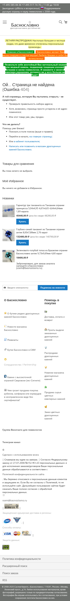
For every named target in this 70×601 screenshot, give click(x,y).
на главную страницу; (40, 136)
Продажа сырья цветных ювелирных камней (54, 395)
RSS (4, 580)
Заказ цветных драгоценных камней (52, 415)
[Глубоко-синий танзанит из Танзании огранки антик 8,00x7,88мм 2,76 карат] (8, 235)
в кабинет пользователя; (27, 141)
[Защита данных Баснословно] (35, 547)
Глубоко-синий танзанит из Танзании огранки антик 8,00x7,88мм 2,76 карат (40, 231)
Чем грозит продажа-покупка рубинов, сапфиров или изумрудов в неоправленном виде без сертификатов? (22, 395)
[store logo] (25, 26)
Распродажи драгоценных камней (51, 356)
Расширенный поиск (14, 566)
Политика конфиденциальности (21, 559)
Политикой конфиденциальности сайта (23, 474)
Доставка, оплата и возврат (54, 318)
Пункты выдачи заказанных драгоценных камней (54, 334)
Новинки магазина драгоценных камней (54, 376)
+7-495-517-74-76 (31, 4)
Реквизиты (12, 339)
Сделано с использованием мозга (20, 454)
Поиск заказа (10, 573)
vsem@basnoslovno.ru (14, 500)
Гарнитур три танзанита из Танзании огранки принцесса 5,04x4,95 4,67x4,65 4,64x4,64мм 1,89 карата (40, 208)
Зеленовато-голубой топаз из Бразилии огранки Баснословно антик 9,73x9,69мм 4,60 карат (41, 252)
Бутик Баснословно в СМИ (21, 349)
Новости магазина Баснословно (15, 328)
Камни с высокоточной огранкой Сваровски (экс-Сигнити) (22, 379)
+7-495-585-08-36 (11, 4)
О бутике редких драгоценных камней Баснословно (21, 315)
